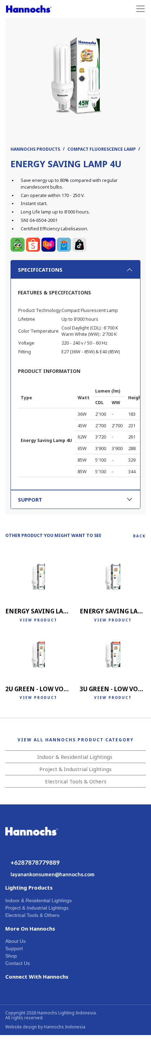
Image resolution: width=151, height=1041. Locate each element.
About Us (15, 941)
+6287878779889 (35, 862)
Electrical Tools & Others (75, 781)
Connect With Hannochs (36, 976)
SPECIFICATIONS (40, 269)
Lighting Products (29, 887)
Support (14, 948)
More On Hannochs (30, 928)
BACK (139, 535)
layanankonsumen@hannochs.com (52, 874)
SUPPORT (30, 499)
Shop (11, 956)
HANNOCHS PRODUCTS (35, 149)
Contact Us (17, 963)
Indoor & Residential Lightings (74, 756)
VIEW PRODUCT (38, 620)
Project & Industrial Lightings (75, 769)
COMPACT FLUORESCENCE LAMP (101, 149)
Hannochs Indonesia (64, 1027)
